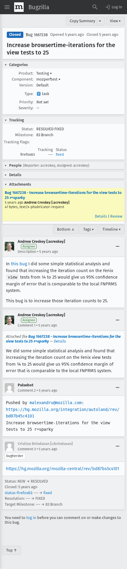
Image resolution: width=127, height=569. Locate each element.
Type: (29, 93)
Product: (26, 73)
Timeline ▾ (111, 229)
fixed (60, 154)
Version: (26, 85)
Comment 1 (26, 325)
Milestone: (24, 135)
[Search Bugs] (95, 7)
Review (116, 216)
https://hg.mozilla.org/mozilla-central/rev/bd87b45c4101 (62, 468)
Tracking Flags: (17, 142)
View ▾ (115, 21)
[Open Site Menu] (7, 7)
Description (27, 252)
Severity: (26, 108)
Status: (27, 129)
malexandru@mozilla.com (56, 402)
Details (101, 216)
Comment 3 (27, 449)
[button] (113, 7)
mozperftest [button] (48, 79)
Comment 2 (27, 390)
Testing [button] (44, 73)
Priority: (26, 102)
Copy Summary (82, 21)
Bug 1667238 (37, 34)
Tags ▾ (88, 229)
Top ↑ (11, 550)
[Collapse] (117, 246)
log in (31, 517)
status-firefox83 (18, 493)
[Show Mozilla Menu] (19, 7)
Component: (22, 79)
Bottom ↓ (66, 229)
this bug (19, 263)
